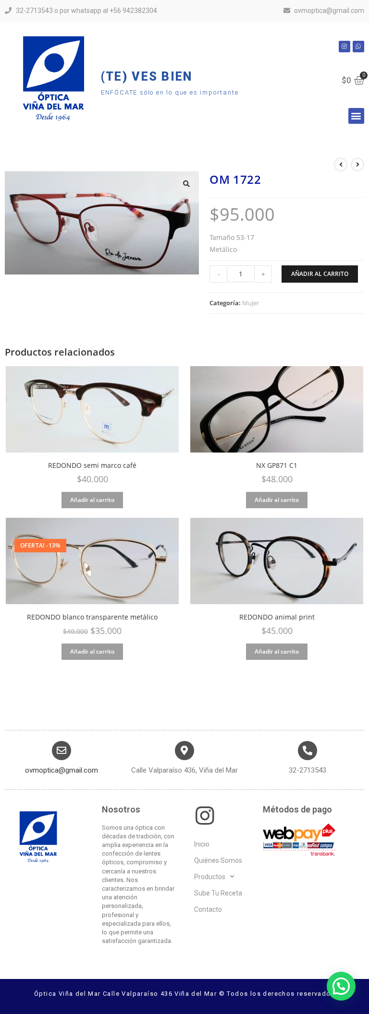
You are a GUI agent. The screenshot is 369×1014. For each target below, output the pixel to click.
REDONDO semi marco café (92, 465)
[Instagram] (344, 46)
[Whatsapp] (358, 46)
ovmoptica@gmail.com (61, 770)
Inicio (201, 844)
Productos (209, 877)
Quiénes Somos (218, 860)
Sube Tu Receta (218, 893)
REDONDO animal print (277, 617)
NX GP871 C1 (276, 465)
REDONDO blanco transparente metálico (92, 617)
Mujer (250, 302)
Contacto (208, 909)
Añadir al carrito (319, 274)
